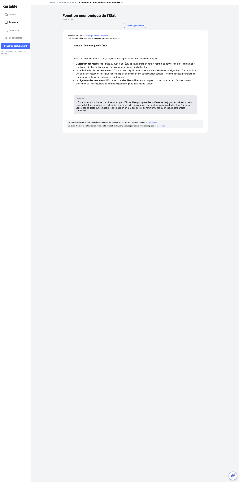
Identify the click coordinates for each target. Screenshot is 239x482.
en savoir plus (151, 122)
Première (64, 2)
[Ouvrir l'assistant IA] (233, 476)
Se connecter (15, 37)
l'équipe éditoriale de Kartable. (98, 36)
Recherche (14, 30)
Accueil (12, 14)
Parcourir (13, 22)
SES (74, 2)
